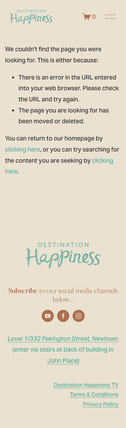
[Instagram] (79, 316)
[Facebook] (63, 316)
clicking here (22, 149)
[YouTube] (48, 316)
